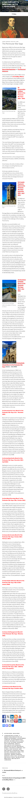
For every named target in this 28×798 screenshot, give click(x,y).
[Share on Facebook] (4, 721)
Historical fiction (10, 746)
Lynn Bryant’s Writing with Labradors (10, 4)
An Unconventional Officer (21, 89)
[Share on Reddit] (12, 721)
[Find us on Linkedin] (12, 716)
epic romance (16, 745)
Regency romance (16, 754)
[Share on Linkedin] (20, 721)
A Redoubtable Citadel (11, 735)
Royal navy (14, 755)
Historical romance (15, 747)
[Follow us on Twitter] (8, 716)
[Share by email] (24, 721)
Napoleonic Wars (15, 751)
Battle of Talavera (10, 742)
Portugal (7, 754)
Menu (14, 14)
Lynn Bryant (16, 750)
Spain (13, 757)
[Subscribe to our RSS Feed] (16, 716)
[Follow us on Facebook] (4, 716)
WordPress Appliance (8, 797)
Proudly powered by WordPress (9, 793)
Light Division (13, 749)
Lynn (17, 41)
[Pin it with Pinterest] (16, 721)
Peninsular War (15, 753)
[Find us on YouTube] (20, 716)
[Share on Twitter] (8, 721)
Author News (8, 733)
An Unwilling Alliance (17, 741)
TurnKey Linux (21, 797)
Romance (7, 755)
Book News (16, 733)
